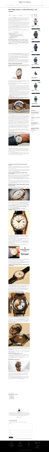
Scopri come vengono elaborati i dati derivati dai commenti (25, 438)
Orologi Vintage (20, 446)
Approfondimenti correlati (12, 38)
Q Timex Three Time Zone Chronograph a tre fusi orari (35, 117)
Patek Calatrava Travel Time (11, 37)
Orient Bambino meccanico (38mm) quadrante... (35, 26)
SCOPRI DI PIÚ (35, 41)
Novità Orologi (20, 443)
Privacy (37, 446)
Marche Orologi (12, 5)
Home (7, 5)
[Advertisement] (19, 49)
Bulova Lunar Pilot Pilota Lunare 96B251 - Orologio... (35, 77)
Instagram (29, 443)
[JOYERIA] (35, 47)
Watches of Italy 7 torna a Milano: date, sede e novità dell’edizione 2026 (35, 112)
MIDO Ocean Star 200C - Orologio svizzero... (35, 90)
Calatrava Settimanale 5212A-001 (12, 33)
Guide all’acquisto (23, 5)
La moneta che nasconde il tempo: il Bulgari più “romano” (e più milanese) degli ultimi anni (35, 129)
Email (9, 432)
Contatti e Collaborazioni (35, 5)
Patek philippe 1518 (11, 396)
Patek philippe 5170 (11, 395)
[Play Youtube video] (19, 252)
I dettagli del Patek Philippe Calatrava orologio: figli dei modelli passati (16, 35)
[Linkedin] (17, 417)
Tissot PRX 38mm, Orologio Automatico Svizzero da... (34, 103)
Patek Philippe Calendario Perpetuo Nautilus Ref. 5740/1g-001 (35, 123)
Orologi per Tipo (17, 5)
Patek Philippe (14, 7)
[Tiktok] (20, 417)
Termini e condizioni (37, 445)
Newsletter (11, 446)
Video (27, 5)
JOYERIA (32, 51)
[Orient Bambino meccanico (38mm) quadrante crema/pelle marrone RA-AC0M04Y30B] (35, 21)
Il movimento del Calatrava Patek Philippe (13, 36)
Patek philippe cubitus (11, 397)
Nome (10, 430)
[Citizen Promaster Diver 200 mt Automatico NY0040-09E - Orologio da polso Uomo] (35, 34)
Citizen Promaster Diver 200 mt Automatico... (35, 39)
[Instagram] (19, 417)
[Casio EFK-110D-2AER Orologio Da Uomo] (35, 60)
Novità (9, 5)
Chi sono (40, 5)
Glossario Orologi (30, 5)
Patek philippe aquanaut (11, 398)
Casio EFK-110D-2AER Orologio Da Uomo (35, 64)
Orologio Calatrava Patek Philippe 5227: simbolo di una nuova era (15, 34)
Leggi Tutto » (32, 120)
